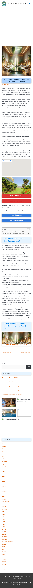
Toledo (3, 556)
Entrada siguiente (26, 352)
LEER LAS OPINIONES (16, 220)
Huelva (3, 496)
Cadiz (3, 469)
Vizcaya (4, 564)
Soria (3, 549)
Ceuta (3, 476)
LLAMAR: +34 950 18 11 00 (16, 201)
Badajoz (4, 459)
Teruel (3, 554)
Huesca (3, 499)
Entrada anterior (6, 352)
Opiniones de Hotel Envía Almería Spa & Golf (13, 231)
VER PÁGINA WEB (16, 215)
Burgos (3, 464)
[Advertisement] (16, 24)
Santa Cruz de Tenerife (7, 541)
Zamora (3, 569)
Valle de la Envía (6, 84)
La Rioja (4, 506)
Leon (3, 511)
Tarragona (4, 551)
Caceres (4, 466)
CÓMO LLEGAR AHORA (16, 195)
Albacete (4, 446)
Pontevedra (4, 536)
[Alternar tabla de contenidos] (27, 229)
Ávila (3, 456)
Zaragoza (4, 566)
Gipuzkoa (4, 486)
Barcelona (4, 461)
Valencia (4, 559)
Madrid (3, 519)
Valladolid (4, 561)
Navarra (4, 529)
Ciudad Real (5, 479)
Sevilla (3, 546)
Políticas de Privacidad (17, 576)
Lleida (3, 514)
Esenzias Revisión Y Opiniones (9, 382)
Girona (3, 489)
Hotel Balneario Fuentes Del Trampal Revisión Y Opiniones (16, 390)
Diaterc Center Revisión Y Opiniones (11, 378)
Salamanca (4, 539)
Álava (3, 444)
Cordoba (4, 481)
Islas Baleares (5, 501)
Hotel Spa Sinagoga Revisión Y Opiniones (12, 386)
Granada (4, 491)
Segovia (4, 544)
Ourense (4, 531)
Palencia (4, 534)
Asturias (4, 454)
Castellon (4, 474)
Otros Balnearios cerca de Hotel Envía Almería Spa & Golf (16, 233)
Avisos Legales (7, 576)
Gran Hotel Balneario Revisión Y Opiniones (12, 394)
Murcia (3, 526)
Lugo (3, 516)
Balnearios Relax (17, 3)
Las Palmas (5, 509)
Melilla (3, 524)
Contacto (19, 578)
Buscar (3, 363)
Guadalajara (5, 494)
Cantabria (4, 471)
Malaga (3, 521)
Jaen (3, 504)
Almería (3, 451)
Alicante (4, 449)
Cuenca (3, 484)
